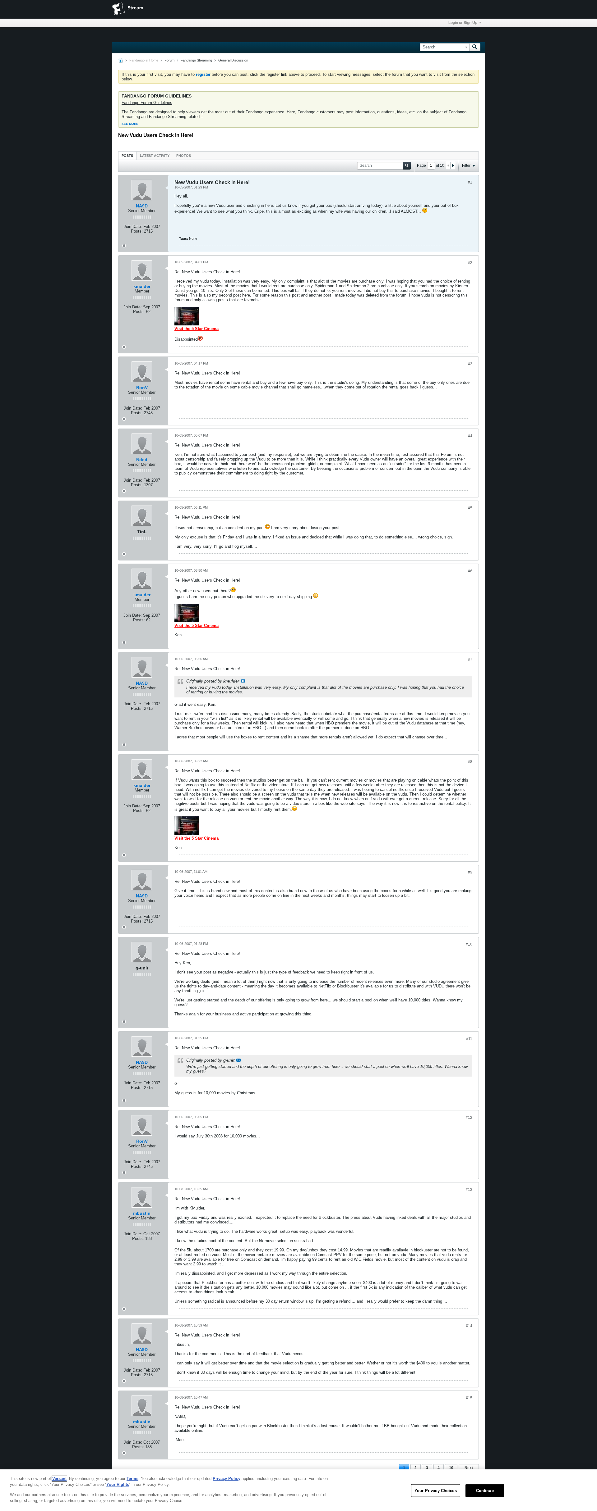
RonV (142, 387)
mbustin (141, 1213)
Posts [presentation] (127, 155)
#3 (470, 364)
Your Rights (117, 1484)
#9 (470, 872)
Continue (485, 1490)
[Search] (474, 47)
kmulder (141, 286)
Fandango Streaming (196, 60)
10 (451, 1468)
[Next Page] (453, 165)
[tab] (127, 155)
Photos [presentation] (183, 155)
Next (469, 1468)
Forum (169, 60)
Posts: (137, 231)
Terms (132, 1478)
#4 (470, 436)
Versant (59, 1478)
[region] (298, 1490)
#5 (470, 508)
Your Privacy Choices (435, 1490)
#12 (469, 1117)
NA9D (142, 205)
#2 (470, 263)
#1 (470, 182)
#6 (470, 571)
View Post (243, 681)
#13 (469, 1189)
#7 (470, 659)
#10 (469, 944)
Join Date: (133, 226)
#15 (469, 1398)
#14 (469, 1326)
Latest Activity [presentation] (154, 155)
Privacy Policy (226, 1478)
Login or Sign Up (462, 22)
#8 (470, 762)
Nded (141, 459)
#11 (469, 1039)
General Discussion (233, 60)
